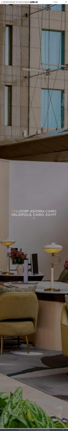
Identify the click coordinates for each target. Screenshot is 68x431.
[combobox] (57, 2)
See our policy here (40, 429)
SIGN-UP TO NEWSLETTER (25, 2)
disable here (47, 429)
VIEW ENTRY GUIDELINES (9, 2)
